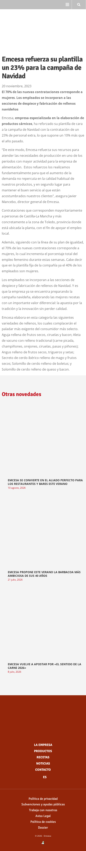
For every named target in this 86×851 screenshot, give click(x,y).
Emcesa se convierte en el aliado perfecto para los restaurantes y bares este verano (45, 482)
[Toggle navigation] (67, 4)
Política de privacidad (43, 799)
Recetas (43, 757)
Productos (43, 751)
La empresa (43, 745)
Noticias (43, 763)
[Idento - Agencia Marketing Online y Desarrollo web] (43, 843)
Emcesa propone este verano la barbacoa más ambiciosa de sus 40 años (44, 574)
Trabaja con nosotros (43, 810)
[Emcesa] (43, 716)
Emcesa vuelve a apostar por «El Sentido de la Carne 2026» (44, 666)
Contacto (43, 769)
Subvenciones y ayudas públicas (43, 804)
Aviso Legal (43, 816)
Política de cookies (43, 822)
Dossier (43, 828)
